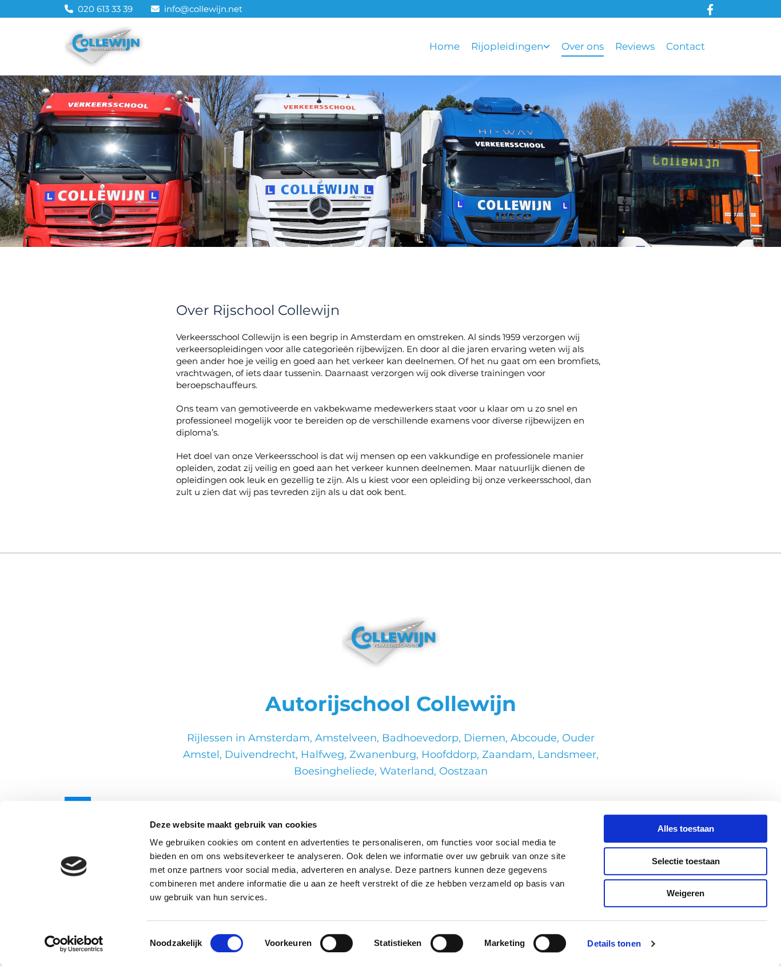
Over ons (582, 46)
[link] (516, 46)
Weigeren (685, 893)
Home (444, 46)
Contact (685, 46)
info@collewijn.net (203, 8)
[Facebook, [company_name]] (710, 9)
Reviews (635, 46)
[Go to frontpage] (390, 642)
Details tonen (613, 943)
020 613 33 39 (105, 8)
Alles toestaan (686, 828)
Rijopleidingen (507, 46)
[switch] (336, 943)
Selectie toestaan (686, 861)
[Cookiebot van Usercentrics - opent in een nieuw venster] (74, 943)
